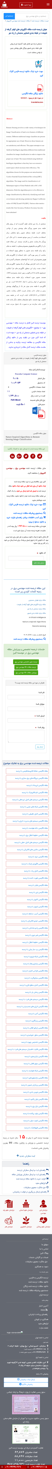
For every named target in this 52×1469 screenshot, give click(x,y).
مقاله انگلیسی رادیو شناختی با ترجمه (35, 928)
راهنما (26, 1164)
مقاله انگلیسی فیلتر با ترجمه (38, 885)
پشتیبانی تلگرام (27, 1384)
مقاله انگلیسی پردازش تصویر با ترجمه (34, 1085)
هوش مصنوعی (27, 246)
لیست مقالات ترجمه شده (40, 21)
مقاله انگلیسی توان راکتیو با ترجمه (36, 1099)
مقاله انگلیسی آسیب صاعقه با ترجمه (35, 913)
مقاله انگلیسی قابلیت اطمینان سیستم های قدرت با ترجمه (28, 1049)
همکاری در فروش (41, 1319)
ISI (10, 1142)
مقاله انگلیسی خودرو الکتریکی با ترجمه (34, 921)
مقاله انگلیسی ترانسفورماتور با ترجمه (35, 1078)
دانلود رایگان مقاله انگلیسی (32, 93)
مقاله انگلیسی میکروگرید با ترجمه (36, 978)
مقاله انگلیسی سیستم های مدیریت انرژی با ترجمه (30, 821)
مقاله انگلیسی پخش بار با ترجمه (36, 992)
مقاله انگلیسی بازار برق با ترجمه (37, 1106)
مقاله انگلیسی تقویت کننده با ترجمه (35, 878)
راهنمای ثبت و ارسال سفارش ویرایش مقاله (29, 1174)
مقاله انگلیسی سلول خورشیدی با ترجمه (34, 1035)
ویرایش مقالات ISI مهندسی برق (26, 672)
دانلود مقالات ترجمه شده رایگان (35, 1286)
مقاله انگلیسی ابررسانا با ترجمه (37, 785)
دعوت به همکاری (41, 1266)
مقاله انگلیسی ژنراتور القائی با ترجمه (35, 1028)
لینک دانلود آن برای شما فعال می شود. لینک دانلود (29, 486)
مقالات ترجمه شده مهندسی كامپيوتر (18, 21)
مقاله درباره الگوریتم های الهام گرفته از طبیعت (31, 604)
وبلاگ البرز (44, 1253)
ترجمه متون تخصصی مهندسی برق (26, 661)
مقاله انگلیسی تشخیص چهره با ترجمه (34, 1042)
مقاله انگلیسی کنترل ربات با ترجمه (36, 871)
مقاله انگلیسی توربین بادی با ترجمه (35, 1092)
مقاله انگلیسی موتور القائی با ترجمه (36, 1063)
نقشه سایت (43, 1328)
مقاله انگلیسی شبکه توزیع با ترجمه (36, 956)
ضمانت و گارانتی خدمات (38, 1257)
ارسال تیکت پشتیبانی (27, 1379)
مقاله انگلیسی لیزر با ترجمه (38, 892)
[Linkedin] (12, 456)
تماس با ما (44, 1249)
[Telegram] (39, 456)
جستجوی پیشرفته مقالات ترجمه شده (28, 513)
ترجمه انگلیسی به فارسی (38, 1278)
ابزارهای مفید (41, 1183)
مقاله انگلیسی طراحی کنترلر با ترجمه (35, 971)
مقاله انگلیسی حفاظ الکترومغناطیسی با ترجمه (32, 771)
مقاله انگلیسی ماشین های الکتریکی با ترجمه (32, 849)
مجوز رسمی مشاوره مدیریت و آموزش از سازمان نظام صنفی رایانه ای (26, 1420)
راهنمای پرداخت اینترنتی (38, 1314)
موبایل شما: (40, 704)
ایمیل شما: (40, 716)
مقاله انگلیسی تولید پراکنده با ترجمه (35, 1113)
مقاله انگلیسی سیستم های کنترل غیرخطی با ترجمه (30, 799)
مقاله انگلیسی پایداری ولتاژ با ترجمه (35, 963)
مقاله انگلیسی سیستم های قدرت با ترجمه (33, 999)
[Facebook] (32, 456)
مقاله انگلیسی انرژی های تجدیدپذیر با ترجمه (32, 1006)
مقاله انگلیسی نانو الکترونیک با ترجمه (35, 792)
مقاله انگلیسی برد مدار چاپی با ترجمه (35, 949)
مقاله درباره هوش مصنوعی (37, 600)
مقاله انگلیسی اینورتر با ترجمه (37, 906)
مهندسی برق (20, 468)
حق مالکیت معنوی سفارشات (35, 1187)
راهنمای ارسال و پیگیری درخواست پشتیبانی (30, 1192)
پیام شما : (40, 727)
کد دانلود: (42, 553)
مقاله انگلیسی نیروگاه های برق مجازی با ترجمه (31, 778)
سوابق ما (45, 1244)
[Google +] (19, 456)
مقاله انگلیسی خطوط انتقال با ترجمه (35, 942)
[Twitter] (26, 456)
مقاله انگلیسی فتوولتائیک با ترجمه (36, 1127)
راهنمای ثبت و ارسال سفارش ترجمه (31, 1170)
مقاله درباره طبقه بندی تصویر (36, 613)
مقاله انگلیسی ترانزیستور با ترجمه (36, 1056)
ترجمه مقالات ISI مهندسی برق (26, 667)
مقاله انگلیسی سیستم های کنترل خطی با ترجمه (31, 842)
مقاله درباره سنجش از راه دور (36, 608)
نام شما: (41, 692)
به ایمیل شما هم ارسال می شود (27, 491)
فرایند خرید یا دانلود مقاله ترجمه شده (31, 1179)
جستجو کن (9, 16)
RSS (43, 1310)
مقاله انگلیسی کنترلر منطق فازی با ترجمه (34, 985)
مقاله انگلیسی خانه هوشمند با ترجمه (35, 828)
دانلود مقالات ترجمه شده (38, 1282)
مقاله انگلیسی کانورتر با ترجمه (37, 899)
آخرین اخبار (43, 1306)
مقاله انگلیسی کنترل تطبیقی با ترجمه (35, 814)
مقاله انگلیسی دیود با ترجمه (38, 856)
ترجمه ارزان (43, 1295)
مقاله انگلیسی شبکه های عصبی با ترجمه (34, 806)
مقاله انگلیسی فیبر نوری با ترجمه (36, 935)
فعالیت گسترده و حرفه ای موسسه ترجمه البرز (26, 1448)
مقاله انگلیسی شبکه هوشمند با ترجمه (35, 1070)
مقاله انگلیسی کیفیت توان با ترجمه (35, 1120)
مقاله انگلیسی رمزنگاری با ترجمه (36, 1020)
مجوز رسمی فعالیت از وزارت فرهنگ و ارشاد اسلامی (26, 1392)
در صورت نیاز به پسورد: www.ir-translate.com (32, 100)
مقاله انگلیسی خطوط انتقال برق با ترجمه (33, 835)
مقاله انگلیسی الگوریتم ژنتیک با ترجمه (35, 864)
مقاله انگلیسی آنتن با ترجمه (38, 1013)
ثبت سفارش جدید (27, 1156)
